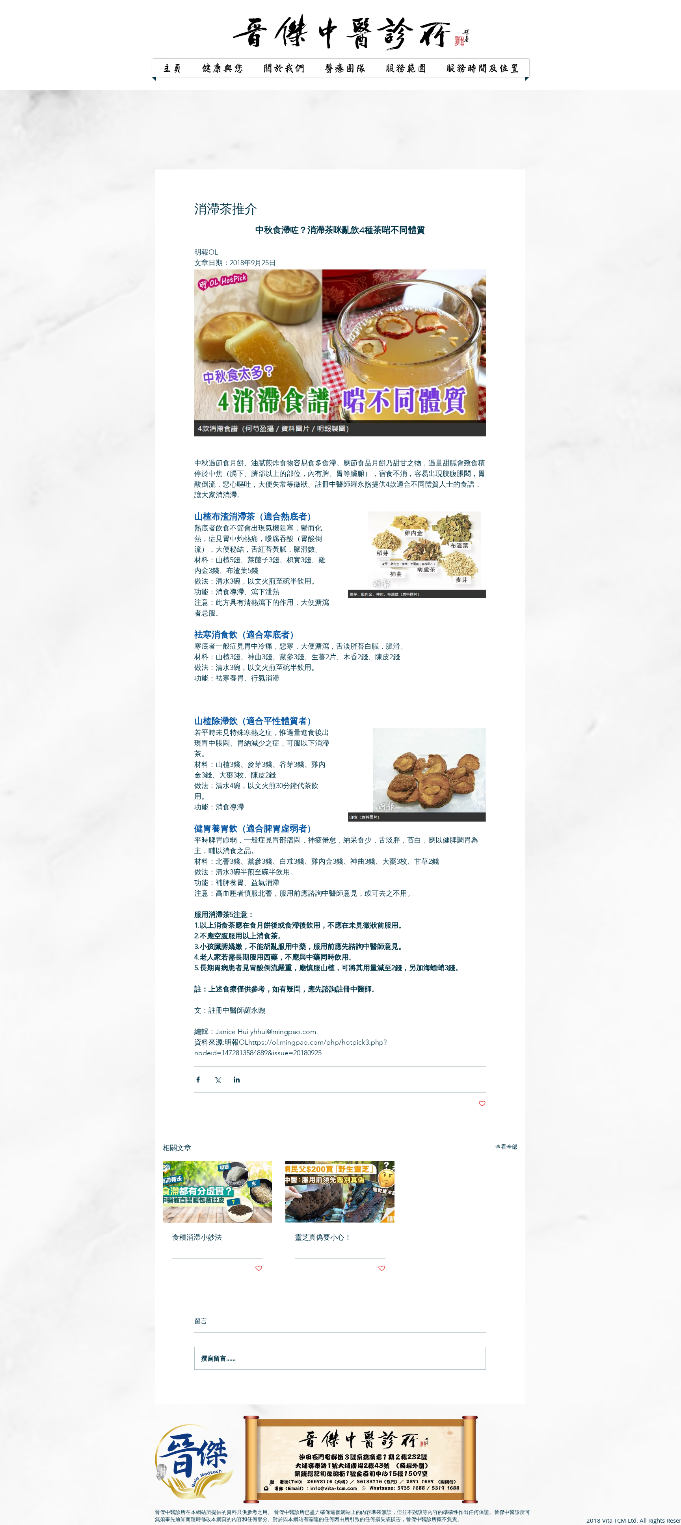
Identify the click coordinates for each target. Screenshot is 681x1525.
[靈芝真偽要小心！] (339, 1192)
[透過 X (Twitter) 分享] (217, 1079)
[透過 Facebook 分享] (198, 1079)
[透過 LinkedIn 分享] (236, 1079)
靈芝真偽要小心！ (323, 1237)
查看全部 (506, 1146)
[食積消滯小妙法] (217, 1192)
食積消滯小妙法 (197, 1237)
